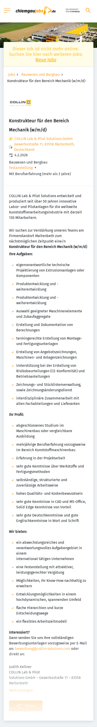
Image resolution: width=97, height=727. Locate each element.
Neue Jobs (45, 59)
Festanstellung (21, 168)
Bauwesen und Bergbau (40, 74)
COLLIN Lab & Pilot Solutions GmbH (43, 139)
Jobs (11, 74)
